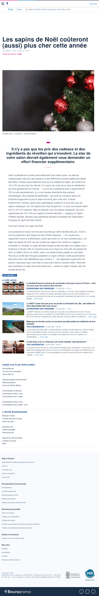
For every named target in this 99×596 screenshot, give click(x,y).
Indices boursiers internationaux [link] (14, 379)
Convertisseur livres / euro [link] (12, 402)
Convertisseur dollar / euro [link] (12, 393)
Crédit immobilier (8, 429)
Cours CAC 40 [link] (7, 374)
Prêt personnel (8, 432)
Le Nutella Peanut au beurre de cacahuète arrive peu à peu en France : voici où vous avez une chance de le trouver (61, 284)
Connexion (93, 4)
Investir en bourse (9, 440)
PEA (4, 443)
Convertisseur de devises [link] (12, 390)
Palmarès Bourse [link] (9, 382)
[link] (18, 462)
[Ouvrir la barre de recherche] (83, 3)
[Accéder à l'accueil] (3, 9)
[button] (3, 4)
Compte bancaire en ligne (12, 418)
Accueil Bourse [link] (8, 368)
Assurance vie (7, 426)
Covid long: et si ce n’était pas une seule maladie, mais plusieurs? (57, 341)
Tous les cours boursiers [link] (11, 371)
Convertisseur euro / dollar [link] (12, 396)
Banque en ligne (8, 415)
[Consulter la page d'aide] (87, 3)
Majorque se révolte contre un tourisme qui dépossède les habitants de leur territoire (61, 322)
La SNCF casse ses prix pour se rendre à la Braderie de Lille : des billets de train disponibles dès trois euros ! (61, 304)
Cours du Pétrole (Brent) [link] (11, 385)
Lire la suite (38, 298)
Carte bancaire (8, 421)
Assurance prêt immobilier (12, 438)
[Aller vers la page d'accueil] (7, 4)
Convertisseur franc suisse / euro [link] (15, 404)
